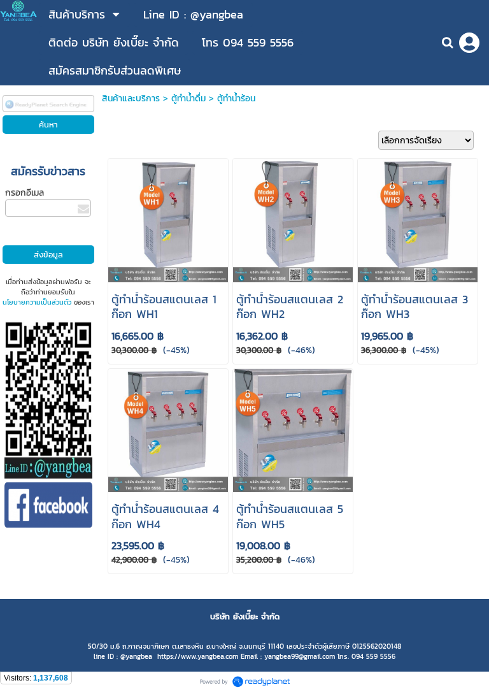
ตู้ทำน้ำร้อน (236, 98)
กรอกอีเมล (24, 192)
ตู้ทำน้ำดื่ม (188, 98)
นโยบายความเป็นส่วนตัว (37, 302)
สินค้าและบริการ (131, 98)
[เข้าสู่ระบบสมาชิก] (469, 42)
